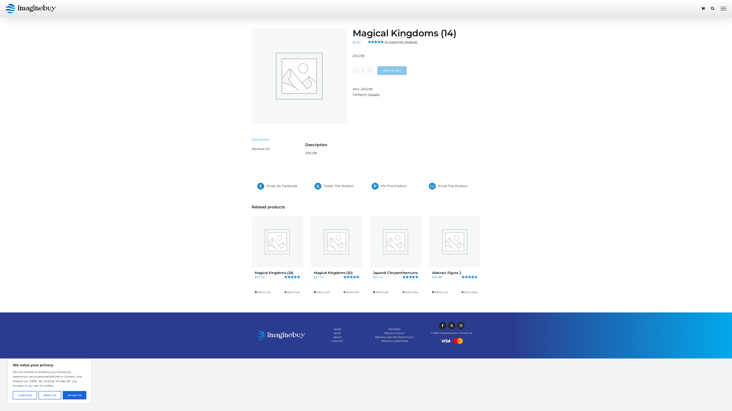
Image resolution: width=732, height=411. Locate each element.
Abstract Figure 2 (446, 273)
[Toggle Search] (712, 8)
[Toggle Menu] (723, 8)
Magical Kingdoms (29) (274, 273)
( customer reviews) (400, 42)
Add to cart (264, 292)
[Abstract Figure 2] (454, 241)
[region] (50, 381)
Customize (25, 395)
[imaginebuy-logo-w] (280, 332)
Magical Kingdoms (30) (333, 273)
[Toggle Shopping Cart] (703, 8)
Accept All (75, 395)
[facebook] (442, 325)
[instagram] (461, 325)
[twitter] (451, 325)
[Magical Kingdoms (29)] (277, 241)
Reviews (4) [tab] (261, 149)
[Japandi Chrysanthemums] (395, 241)
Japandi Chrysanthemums (395, 273)
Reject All (49, 395)
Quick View (293, 292)
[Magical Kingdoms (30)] (336, 241)
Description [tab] (261, 139)
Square (373, 94)
